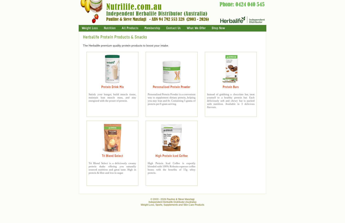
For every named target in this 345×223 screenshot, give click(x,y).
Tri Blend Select (112, 156)
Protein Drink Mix (112, 87)
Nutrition (110, 28)
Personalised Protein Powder (171, 87)
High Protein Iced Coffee (171, 156)
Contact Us (173, 28)
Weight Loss (90, 28)
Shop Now (218, 28)
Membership (152, 28)
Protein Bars (231, 87)
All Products (130, 28)
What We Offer (196, 28)
